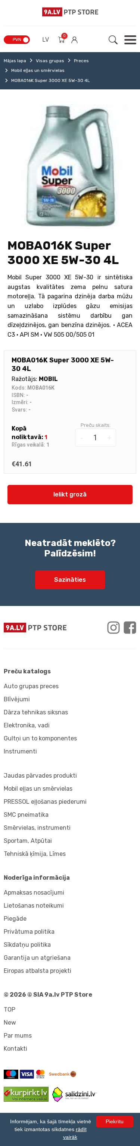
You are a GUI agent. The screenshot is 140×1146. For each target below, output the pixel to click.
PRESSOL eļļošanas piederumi (45, 801)
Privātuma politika (29, 931)
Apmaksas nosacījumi (34, 892)
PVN (17, 39)
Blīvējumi (17, 699)
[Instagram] (113, 627)
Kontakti (15, 1048)
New (10, 1022)
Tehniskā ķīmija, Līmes (35, 853)
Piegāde (15, 918)
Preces (81, 60)
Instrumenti (20, 751)
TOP (9, 1009)
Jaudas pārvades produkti (40, 775)
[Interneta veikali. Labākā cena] (74, 1100)
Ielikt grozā (70, 494)
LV (45, 39)
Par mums (18, 1035)
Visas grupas (50, 60)
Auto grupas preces (31, 686)
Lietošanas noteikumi (34, 905)
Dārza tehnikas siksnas (36, 712)
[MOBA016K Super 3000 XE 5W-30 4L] (70, 166)
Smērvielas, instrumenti (37, 827)
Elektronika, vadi (27, 725)
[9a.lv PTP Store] (35, 627)
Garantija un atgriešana (37, 957)
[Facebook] (130, 627)
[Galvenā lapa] (70, 11)
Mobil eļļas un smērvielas (38, 70)
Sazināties (70, 579)
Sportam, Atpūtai (28, 840)
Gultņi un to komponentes (40, 738)
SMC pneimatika (26, 814)
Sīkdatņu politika (27, 944)
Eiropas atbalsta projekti (37, 970)
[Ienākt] (74, 39)
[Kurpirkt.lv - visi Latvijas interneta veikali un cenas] (28, 1099)
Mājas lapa (15, 60)
